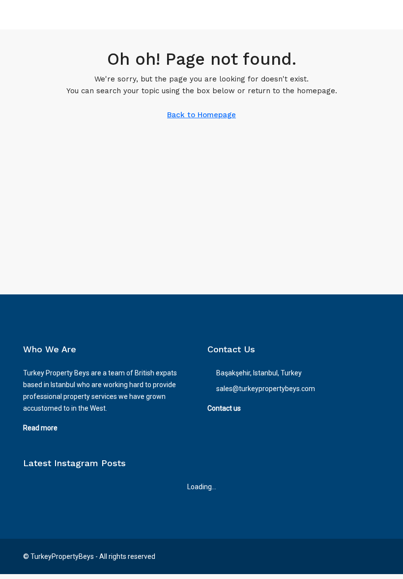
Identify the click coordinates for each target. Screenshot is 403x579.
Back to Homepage (201, 114)
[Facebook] (337, 556)
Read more (40, 428)
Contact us (224, 408)
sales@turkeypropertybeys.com (265, 389)
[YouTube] (371, 556)
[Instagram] (354, 556)
